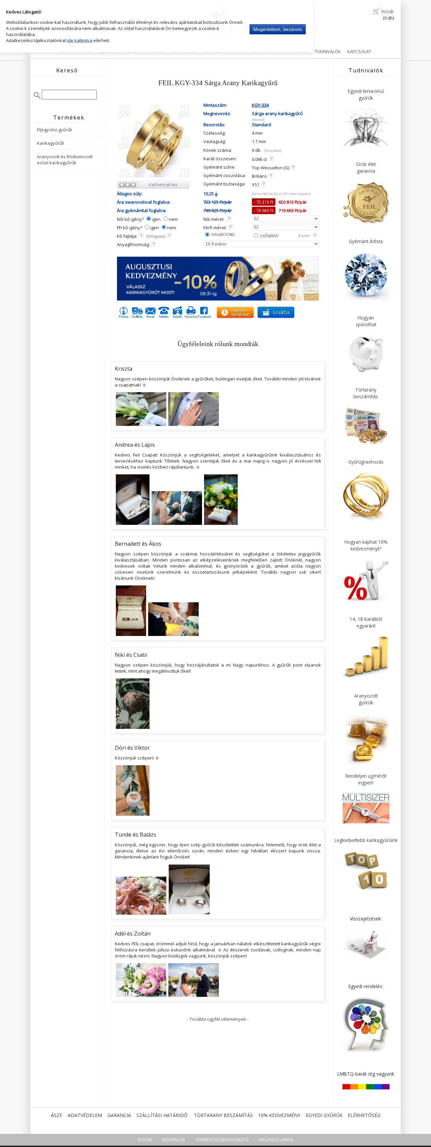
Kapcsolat (359, 51)
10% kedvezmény (279, 1115)
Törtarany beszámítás (223, 1115)
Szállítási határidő (162, 1115)
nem (173, 219)
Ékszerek (155, 51)
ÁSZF (56, 1115)
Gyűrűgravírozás (366, 462)
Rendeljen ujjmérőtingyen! (365, 779)
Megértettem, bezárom (277, 29)
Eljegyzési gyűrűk (54, 130)
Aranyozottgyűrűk (366, 699)
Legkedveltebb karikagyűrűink (366, 840)
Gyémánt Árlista (366, 241)
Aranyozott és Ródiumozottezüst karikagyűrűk (65, 160)
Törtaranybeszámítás (366, 393)
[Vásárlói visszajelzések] (366, 958)
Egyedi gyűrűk (324, 1115)
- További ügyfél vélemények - (217, 1019)
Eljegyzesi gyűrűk (118, 51)
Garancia (119, 1115)
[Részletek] (272, 150)
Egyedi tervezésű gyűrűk (280, 51)
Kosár (387, 11)
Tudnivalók (328, 51)
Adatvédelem (85, 1115)
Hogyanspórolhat (366, 321)
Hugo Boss (184, 51)
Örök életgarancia (366, 167)
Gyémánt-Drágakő (224, 51)
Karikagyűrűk (76, 51)
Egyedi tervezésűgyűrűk (366, 94)
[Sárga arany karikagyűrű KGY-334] (154, 176)
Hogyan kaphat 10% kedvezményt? (366, 545)
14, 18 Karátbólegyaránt (366, 622)
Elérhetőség (364, 1115)
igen (156, 219)
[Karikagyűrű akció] (218, 299)
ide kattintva (79, 40)
